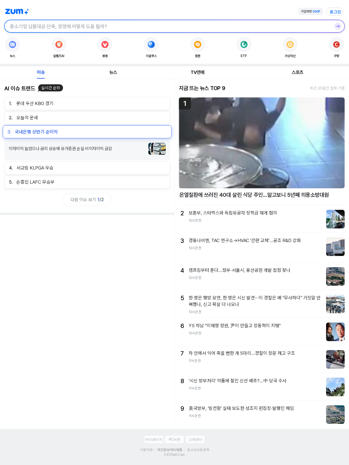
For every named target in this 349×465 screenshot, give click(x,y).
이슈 (40, 72)
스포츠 (297, 72)
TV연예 (197, 72)
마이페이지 (153, 439)
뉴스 (113, 72)
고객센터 (195, 439)
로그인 (335, 12)
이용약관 (146, 450)
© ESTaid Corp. (174, 455)
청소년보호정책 (198, 450)
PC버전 (174, 439)
